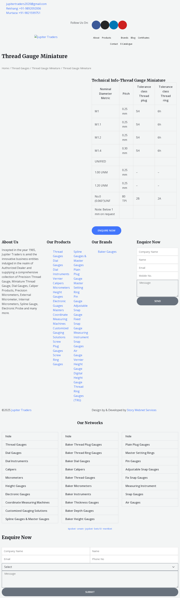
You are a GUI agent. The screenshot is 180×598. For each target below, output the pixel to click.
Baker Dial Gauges (77, 461)
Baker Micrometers (78, 486)
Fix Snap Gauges (137, 478)
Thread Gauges (20, 68)
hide (8, 436)
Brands (124, 37)
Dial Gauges (13, 453)
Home (5, 68)
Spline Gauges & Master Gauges (27, 519)
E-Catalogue (126, 43)
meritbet (107, 528)
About (96, 37)
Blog (133, 37)
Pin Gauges (133, 461)
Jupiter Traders (21, 410)
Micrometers (14, 478)
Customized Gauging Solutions (26, 511)
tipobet (72, 528)
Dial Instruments (16, 461)
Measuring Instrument (141, 486)
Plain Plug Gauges (138, 444)
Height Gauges (15, 486)
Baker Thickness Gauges (82, 502)
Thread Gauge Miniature (46, 68)
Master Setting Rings (140, 453)
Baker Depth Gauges (79, 511)
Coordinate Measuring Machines (27, 502)
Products (106, 37)
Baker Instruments (78, 494)
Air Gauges (133, 502)
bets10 (97, 528)
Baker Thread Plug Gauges (83, 444)
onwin (80, 528)
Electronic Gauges (17, 494)
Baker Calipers (75, 469)
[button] (30, 436)
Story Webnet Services (141, 410)
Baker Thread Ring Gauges (83, 453)
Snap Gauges (134, 494)
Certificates (143, 37)
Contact (114, 43)
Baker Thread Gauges (80, 478)
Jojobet (89, 528)
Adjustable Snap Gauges (142, 469)
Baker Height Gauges (80, 519)
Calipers (10, 469)
